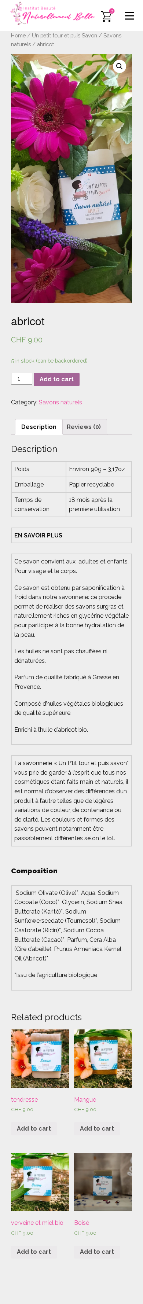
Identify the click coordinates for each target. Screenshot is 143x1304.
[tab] (39, 427)
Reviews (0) (84, 426)
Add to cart (57, 379)
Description (38, 426)
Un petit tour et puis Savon (64, 35)
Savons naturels (60, 402)
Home (18, 35)
